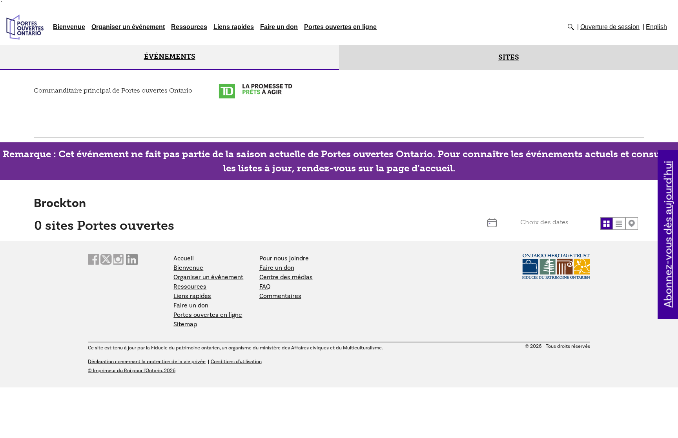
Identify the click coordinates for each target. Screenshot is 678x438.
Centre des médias (286, 277)
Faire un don (279, 27)
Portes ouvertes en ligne (340, 27)
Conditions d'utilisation (236, 361)
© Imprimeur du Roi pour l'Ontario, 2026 (131, 370)
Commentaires (280, 296)
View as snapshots (606, 223)
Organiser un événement (128, 27)
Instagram (119, 259)
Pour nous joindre (284, 258)
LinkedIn (132, 259)
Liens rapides (233, 27)
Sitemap (185, 324)
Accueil (183, 258)
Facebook (94, 259)
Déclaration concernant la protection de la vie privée (147, 361)
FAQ (264, 287)
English (656, 27)
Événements (169, 56)
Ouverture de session (610, 27)
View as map (632, 223)
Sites (508, 57)
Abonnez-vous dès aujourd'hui (668, 234)
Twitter (106, 259)
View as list (619, 223)
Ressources (189, 27)
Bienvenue (69, 27)
